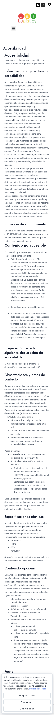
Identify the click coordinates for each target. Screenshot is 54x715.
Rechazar (27, 702)
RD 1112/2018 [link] (13, 234)
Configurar (27, 709)
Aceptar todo (27, 695)
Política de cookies (37, 689)
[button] (13, 28)
